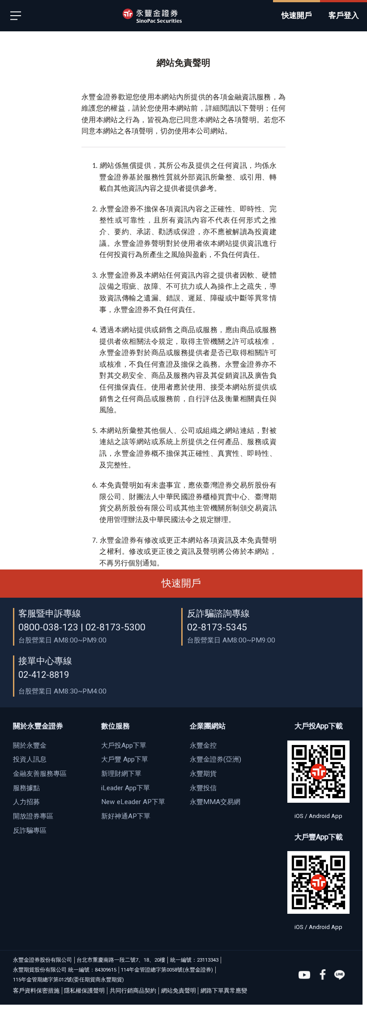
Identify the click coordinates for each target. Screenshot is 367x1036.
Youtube (304, 975)
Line (339, 975)
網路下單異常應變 (224, 990)
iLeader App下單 (125, 788)
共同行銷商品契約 (133, 990)
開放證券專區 (33, 816)
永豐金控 (203, 745)
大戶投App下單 (123, 745)
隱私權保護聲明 (84, 990)
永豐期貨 (203, 774)
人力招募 (26, 802)
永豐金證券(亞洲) (215, 759)
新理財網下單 (121, 774)
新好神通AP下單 (125, 816)
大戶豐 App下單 (124, 759)
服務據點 (26, 788)
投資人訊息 (30, 759)
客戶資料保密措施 (36, 990)
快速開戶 (181, 583)
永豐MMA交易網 (215, 802)
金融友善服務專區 (40, 774)
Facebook (322, 975)
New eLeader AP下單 (133, 802)
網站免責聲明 (178, 990)
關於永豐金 (30, 745)
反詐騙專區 (30, 830)
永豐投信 (203, 788)
